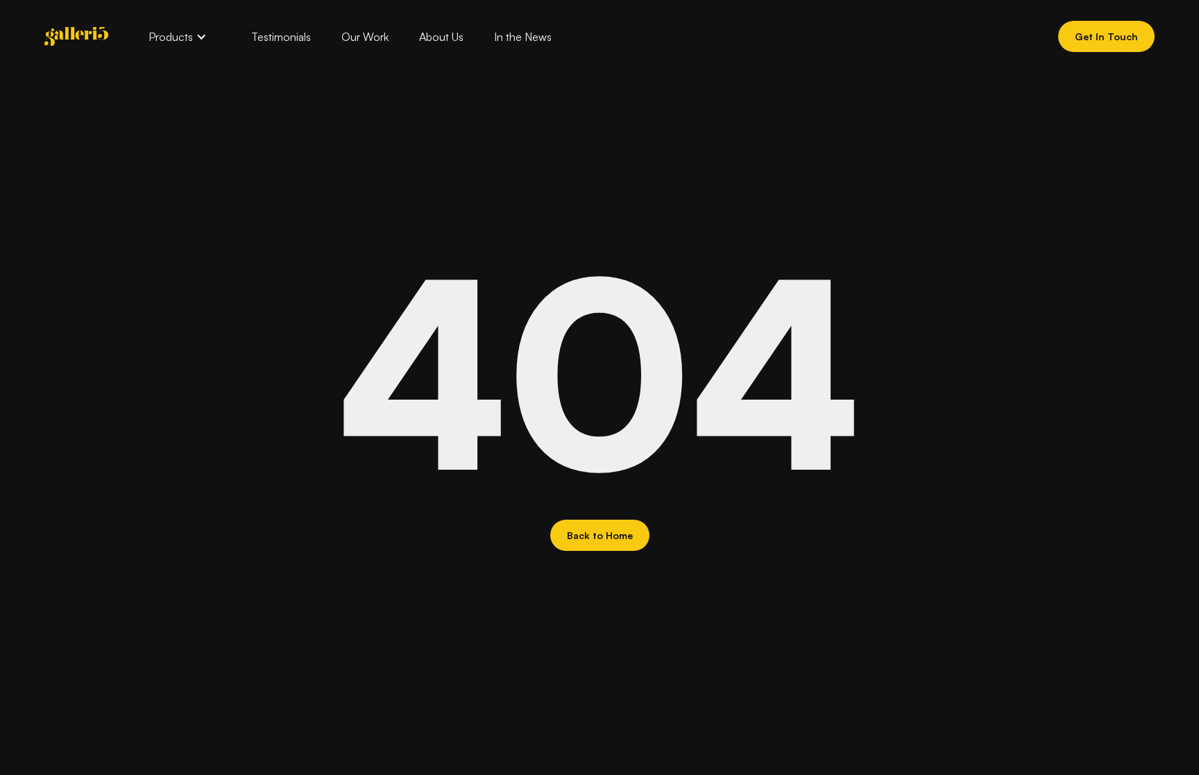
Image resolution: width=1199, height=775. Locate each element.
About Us (441, 37)
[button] (178, 37)
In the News (523, 37)
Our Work (365, 37)
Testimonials (281, 37)
